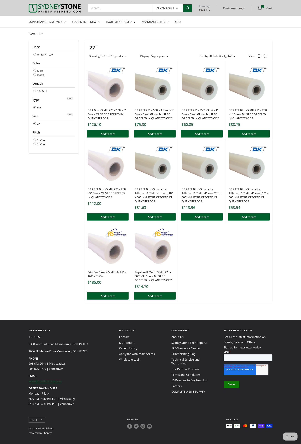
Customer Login (234, 8)
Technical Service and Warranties (185, 361)
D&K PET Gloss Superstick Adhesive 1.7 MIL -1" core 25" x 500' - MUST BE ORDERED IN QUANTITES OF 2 (201, 195)
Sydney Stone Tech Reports (189, 343)
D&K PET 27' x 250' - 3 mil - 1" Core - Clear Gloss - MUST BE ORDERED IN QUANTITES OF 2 (200, 114)
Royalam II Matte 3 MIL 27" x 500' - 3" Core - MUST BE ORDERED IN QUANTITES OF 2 (153, 276)
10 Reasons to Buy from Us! (189, 380)
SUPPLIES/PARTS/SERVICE (45, 22)
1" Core (41, 140)
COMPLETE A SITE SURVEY (188, 392)
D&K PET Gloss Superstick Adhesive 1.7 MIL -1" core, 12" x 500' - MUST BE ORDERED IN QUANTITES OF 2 (248, 195)
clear (69, 98)
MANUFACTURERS (153, 22)
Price (36, 47)
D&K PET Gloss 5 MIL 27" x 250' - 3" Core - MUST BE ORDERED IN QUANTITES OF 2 (107, 193)
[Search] (187, 8)
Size (35, 116)
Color (36, 63)
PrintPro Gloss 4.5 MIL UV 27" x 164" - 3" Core (107, 274)
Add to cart (108, 134)
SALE (178, 22)
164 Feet (41, 91)
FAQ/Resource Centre (185, 348)
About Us (177, 337)
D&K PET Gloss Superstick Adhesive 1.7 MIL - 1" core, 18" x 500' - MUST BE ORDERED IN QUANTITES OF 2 (154, 195)
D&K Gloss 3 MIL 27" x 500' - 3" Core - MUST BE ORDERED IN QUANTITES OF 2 (107, 114)
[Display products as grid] (259, 56)
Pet (38, 107)
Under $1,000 (44, 54)
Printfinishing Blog (183, 354)
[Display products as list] (265, 56)
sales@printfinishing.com (45, 381)
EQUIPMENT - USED (119, 22)
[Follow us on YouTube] (149, 426)
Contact (124, 337)
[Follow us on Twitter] (136, 426)
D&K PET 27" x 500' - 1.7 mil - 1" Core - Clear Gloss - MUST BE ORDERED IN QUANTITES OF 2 (154, 114)
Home (32, 34)
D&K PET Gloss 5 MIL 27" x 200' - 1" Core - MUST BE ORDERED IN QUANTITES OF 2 (248, 114)
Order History (128, 348)
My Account (126, 343)
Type (36, 100)
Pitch (36, 132)
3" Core (41, 144)
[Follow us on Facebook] (129, 426)
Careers (176, 386)
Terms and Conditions (185, 375)
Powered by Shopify (40, 433)
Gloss (39, 70)
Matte (40, 74)
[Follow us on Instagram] (142, 426)
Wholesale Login (130, 360)
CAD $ (33, 420)
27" (41, 34)
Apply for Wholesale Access (137, 354)
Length (37, 83)
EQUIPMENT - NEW (84, 22)
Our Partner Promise (185, 369)
